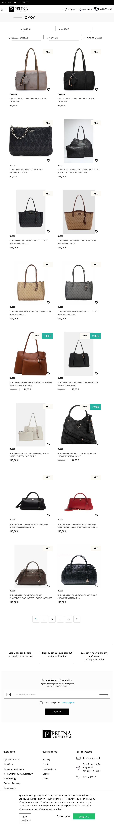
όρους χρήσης (67, 703)
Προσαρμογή (63, 816)
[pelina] (18, 9)
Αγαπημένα (87, 9)
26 (68, 619)
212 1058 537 (23, 2)
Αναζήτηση (71, 9)
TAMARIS (13, 94)
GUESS (12, 165)
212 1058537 (89, 777)
